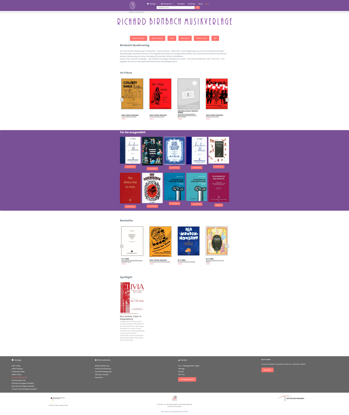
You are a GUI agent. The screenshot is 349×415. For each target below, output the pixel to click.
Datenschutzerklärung (103, 369)
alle (215, 38)
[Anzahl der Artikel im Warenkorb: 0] (222, 4)
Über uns (181, 374)
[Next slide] (227, 100)
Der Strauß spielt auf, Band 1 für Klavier (215, 261)
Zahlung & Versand (101, 374)
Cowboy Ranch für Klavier (129, 116)
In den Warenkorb (130, 166)
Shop (200, 4)
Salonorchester (138, 38)
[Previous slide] (121, 100)
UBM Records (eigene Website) (23, 383)
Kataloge (191, 4)
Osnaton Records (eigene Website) (24, 389)
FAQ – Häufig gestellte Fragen (188, 366)
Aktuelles (181, 4)
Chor (172, 38)
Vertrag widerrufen (187, 379)
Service (183, 360)
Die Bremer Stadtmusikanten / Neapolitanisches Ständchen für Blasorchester (187, 115)
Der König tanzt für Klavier (157, 116)
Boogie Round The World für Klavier (160, 261)
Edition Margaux (17, 369)
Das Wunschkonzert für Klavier (186, 261)
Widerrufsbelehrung (102, 366)
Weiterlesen (218, 205)
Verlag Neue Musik (18, 372)
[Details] (132, 94)
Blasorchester (157, 38)
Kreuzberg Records (18, 380)
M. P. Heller (125, 259)
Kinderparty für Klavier (212, 116)
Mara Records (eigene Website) (23, 386)
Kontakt (181, 372)
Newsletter (267, 370)
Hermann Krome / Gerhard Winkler (188, 111)
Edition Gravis (16, 374)
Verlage (17, 360)
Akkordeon (185, 38)
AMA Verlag (16, 366)
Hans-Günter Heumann (130, 115)
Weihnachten (201, 38)
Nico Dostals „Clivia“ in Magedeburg (130, 317)
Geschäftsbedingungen (103, 372)
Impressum (99, 377)
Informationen (103, 360)
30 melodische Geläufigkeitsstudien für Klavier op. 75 (132, 261)
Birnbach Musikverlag (19, 377)
